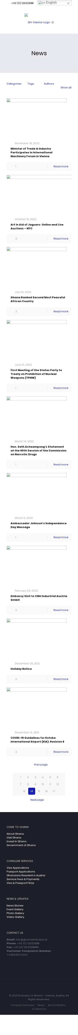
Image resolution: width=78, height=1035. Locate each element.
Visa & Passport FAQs (20, 883)
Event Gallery (15, 909)
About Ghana (15, 834)
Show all (66, 87)
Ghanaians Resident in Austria (26, 875)
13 (24, 791)
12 (57, 784)
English (51, 2)
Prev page (41, 765)
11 (50, 784)
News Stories (15, 905)
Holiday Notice (21, 669)
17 (54, 791)
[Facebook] (36, 8)
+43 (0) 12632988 (22, 3)
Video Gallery (15, 917)
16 (46, 791)
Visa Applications (18, 868)
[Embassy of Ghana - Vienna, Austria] (39, 22)
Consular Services (22, 1005)
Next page (37, 800)
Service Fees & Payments (23, 879)
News (41, 1005)
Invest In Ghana (16, 841)
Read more (61, 166)
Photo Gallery (15, 913)
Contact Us (39, 1009)
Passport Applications (21, 871)
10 (43, 784)
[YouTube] (42, 8)
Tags (31, 84)
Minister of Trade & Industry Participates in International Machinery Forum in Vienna (31, 152)
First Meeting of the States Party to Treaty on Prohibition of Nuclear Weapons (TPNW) (36, 374)
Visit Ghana (14, 837)
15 (39, 791)
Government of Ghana (21, 845)
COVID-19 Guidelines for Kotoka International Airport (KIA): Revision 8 (37, 740)
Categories (14, 84)
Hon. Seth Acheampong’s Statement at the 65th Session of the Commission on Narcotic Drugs (38, 450)
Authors (49, 84)
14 (31, 791)
